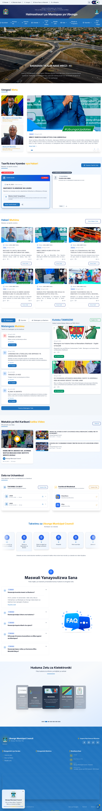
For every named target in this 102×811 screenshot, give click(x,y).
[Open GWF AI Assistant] (98, 807)
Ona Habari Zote (93, 221)
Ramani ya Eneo (95, 806)
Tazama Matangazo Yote (25, 408)
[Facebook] (84, 742)
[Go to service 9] (55, 721)
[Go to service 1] (43, 721)
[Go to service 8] (54, 721)
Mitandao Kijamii (17, 2)
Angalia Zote (94, 320)
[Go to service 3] (46, 721)
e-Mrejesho (56, 2)
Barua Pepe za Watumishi (41, 2)
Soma (61, 206)
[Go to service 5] (49, 721)
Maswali (6, 2)
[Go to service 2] (44, 721)
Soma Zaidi (32, 146)
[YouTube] (97, 742)
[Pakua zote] (42, 496)
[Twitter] (93, 742)
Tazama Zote (42, 487)
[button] (25, 597)
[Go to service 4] (47, 721)
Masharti (84, 806)
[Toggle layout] (23, 791)
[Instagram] (89, 742)
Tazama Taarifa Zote (92, 165)
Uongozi (28, 2)
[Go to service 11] (58, 721)
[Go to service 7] (52, 721)
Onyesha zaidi (12, 604)
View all (97, 423)
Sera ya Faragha (73, 807)
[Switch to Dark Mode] (89, 2)
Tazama (13, 344)
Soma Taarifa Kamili (10, 204)
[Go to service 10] (57, 721)
